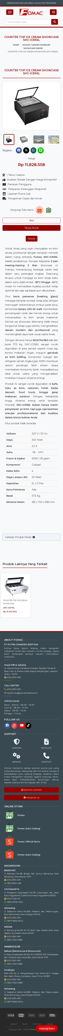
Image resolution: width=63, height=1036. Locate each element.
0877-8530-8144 (14, 921)
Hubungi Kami (47, 1028)
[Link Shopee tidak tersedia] (39, 210)
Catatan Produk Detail (19, 537)
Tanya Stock (31, 227)
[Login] (53, 12)
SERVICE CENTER (33, 790)
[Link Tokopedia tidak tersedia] (48, 210)
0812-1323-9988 (14, 940)
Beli (31, 220)
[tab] (9, 139)
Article (31, 238)
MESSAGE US (32, 797)
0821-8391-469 (13, 883)
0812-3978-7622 (14, 902)
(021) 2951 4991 (13, 677)
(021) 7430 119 (13, 898)
